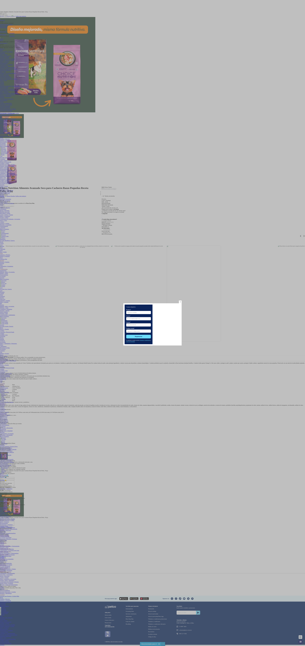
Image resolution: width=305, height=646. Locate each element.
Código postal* (130, 328)
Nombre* (128, 309)
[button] (180, 302)
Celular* (128, 322)
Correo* (128, 316)
